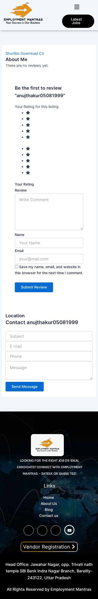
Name (19, 234)
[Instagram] (29, 530)
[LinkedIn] (56, 530)
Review (21, 190)
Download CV (32, 53)
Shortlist (13, 53)
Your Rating (24, 184)
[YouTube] (69, 530)
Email (19, 251)
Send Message (25, 386)
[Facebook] (42, 530)
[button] (76, 7)
